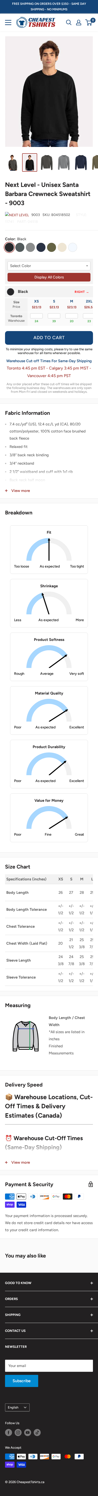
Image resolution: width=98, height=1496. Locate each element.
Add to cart (49, 337)
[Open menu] (8, 22)
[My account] (78, 22)
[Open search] (69, 22)
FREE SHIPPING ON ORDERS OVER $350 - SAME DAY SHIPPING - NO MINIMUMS (49, 6)
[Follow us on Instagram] (18, 1432)
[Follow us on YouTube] (27, 1432)
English (13, 1407)
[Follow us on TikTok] (37, 1432)
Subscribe (22, 1380)
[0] (89, 22)
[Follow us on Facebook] (8, 1432)
